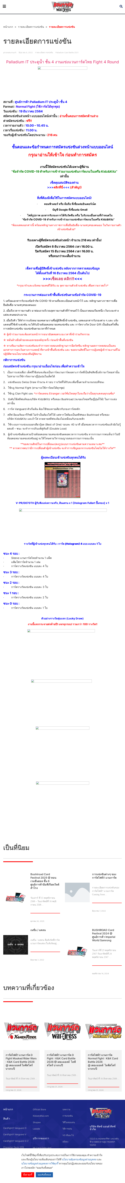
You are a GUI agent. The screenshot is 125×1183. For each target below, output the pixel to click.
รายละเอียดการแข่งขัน (31, 26)
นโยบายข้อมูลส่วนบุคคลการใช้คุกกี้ (39, 1163)
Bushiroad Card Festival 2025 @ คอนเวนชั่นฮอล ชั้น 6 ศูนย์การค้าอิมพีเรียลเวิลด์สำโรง (44, 881)
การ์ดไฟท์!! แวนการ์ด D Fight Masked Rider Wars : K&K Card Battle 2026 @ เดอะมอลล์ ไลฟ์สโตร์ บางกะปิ (21, 1061)
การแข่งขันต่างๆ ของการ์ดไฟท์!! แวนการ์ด (104, 876)
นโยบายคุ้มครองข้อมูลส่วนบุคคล (79, 1159)
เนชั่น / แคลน (38, 930)
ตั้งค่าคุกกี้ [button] (27, 1174)
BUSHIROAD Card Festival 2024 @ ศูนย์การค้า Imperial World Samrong (103, 935)
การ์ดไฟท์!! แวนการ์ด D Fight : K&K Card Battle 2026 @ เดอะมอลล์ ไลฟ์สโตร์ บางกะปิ (61, 1060)
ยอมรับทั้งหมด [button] (44, 1174)
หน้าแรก (8, 1109)
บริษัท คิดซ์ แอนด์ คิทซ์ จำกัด (103, 1128)
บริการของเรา (41, 1138)
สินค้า (6, 1118)
